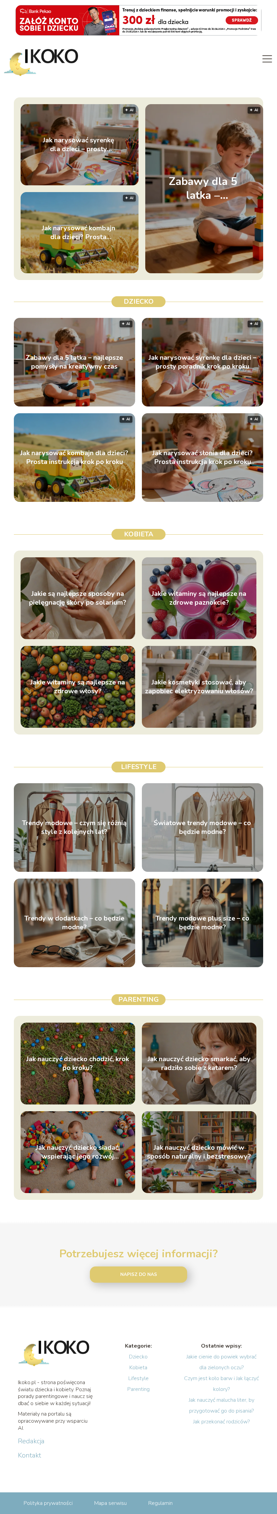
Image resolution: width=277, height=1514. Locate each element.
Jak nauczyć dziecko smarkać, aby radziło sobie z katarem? (199, 1063)
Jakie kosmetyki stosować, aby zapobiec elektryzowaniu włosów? (199, 687)
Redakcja (31, 1441)
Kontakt (29, 1455)
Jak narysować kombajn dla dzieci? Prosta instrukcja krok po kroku (79, 232)
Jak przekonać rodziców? (221, 1421)
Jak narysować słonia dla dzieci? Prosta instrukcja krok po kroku (202, 457)
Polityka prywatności (48, 1503)
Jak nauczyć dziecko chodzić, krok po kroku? (77, 1063)
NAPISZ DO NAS (138, 1275)
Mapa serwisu (110, 1503)
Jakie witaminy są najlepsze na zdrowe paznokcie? (199, 598)
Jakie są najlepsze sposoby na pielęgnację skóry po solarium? (77, 598)
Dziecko (139, 301)
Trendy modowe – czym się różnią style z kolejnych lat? (74, 827)
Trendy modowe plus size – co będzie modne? (202, 923)
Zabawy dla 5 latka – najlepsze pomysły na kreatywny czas (203, 188)
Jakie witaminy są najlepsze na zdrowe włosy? (77, 687)
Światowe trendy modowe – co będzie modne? (202, 827)
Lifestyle (138, 766)
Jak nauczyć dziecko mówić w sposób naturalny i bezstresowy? (199, 1152)
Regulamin (160, 1503)
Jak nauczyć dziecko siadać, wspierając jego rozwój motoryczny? (78, 1152)
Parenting (138, 999)
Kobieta (138, 534)
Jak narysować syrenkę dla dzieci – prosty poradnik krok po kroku (78, 145)
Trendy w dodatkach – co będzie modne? (74, 923)
